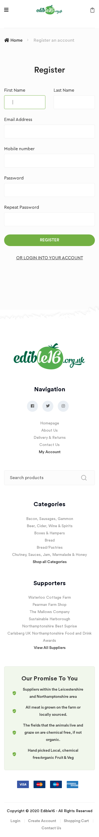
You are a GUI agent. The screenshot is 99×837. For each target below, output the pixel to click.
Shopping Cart (76, 821)
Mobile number (19, 149)
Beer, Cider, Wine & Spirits (50, 526)
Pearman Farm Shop (49, 605)
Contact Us (49, 445)
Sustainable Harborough (49, 619)
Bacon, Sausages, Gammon (49, 519)
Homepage (49, 423)
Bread (50, 540)
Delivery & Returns (50, 438)
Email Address (18, 119)
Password (14, 178)
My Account (50, 452)
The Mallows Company (49, 612)
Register (49, 240)
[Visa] (23, 784)
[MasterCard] (40, 784)
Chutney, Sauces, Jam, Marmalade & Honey (49, 555)
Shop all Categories (50, 562)
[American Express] (72, 784)
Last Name (64, 90)
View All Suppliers (49, 648)
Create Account (42, 821)
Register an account (54, 40)
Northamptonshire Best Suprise (49, 626)
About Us (49, 430)
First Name (14, 90)
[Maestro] (56, 784)
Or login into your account (49, 258)
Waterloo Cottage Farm (49, 598)
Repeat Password (21, 207)
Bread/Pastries (50, 548)
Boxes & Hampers (49, 533)
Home (16, 40)
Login (15, 821)
